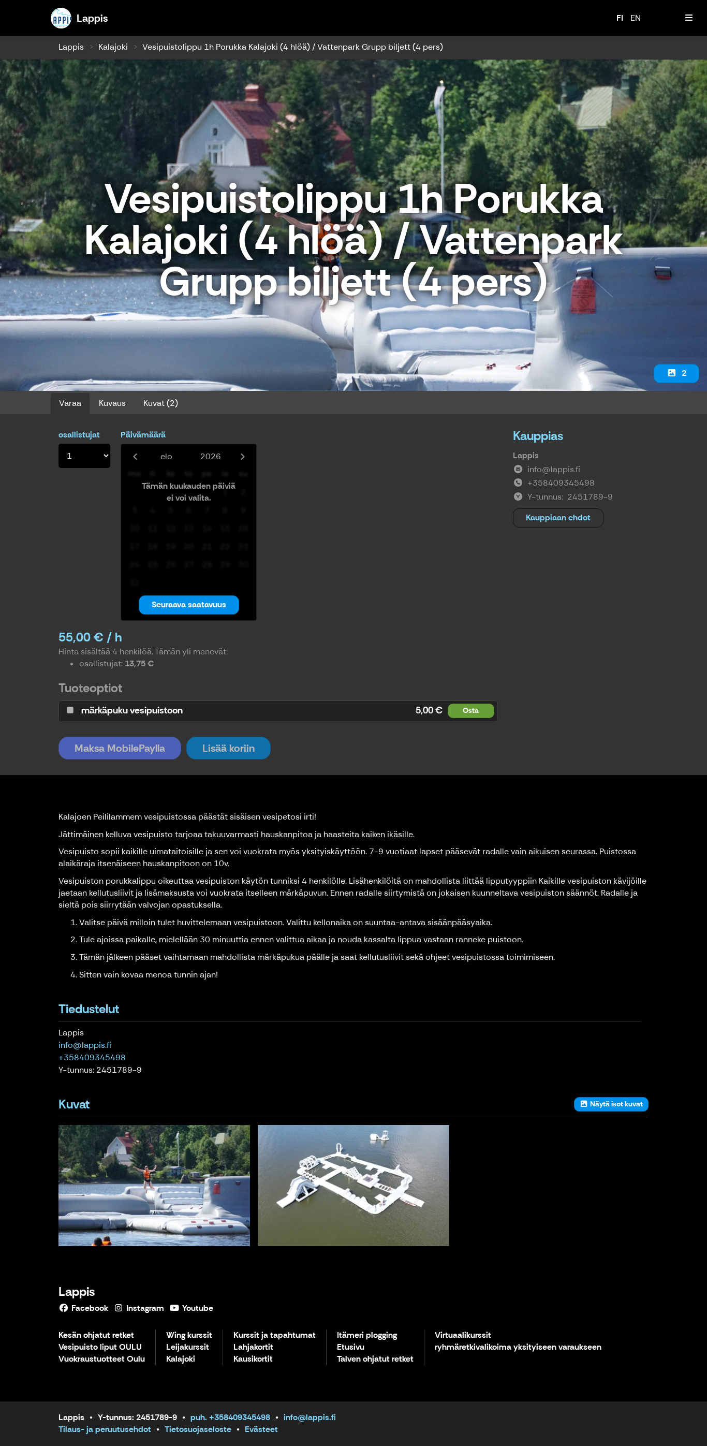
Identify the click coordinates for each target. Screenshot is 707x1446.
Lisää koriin (228, 748)
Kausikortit (253, 1359)
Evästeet (261, 1429)
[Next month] (242, 456)
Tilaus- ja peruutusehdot (104, 1429)
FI (619, 17)
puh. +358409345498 (230, 1417)
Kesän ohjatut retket (96, 1335)
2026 (210, 456)
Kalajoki (113, 46)
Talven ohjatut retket (375, 1359)
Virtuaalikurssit (463, 1335)
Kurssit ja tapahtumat (274, 1335)
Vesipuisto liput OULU (100, 1347)
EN (635, 17)
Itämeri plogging (367, 1335)
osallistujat (79, 434)
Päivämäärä (143, 434)
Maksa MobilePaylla (120, 748)
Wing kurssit (189, 1335)
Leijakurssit (187, 1347)
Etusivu (350, 1347)
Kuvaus (112, 403)
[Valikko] (689, 18)
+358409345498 (92, 1057)
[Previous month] (134, 456)
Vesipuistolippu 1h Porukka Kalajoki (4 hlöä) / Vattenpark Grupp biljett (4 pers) (292, 46)
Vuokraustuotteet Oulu (101, 1359)
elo (166, 456)
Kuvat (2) (160, 403)
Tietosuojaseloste (198, 1429)
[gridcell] (134, 493)
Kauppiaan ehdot (558, 517)
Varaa (70, 403)
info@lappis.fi (84, 1045)
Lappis (71, 46)
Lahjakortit (253, 1347)
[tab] (278, 711)
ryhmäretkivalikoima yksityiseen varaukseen (518, 1347)
